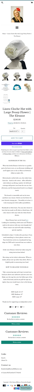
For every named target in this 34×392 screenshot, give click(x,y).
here (27, 220)
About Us (4, 360)
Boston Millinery (17, 382)
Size (14, 128)
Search (3, 358)
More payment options (17, 146)
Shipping (10, 123)
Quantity (23, 128)
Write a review (17, 342)
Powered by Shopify (26, 382)
